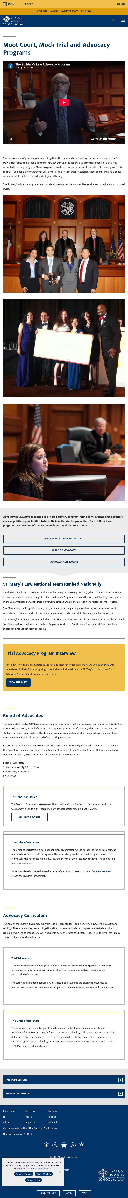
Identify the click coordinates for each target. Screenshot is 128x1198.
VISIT (84, 1193)
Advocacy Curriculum (64, 562)
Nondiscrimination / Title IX (18, 1134)
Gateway (52, 1111)
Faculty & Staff (69, 11)
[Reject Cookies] (60, 1171)
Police (28, 1117)
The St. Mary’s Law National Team (64, 539)
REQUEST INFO (48, 1193)
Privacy (6, 1123)
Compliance (9, 1111)
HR (4, 1117)
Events (11, 4)
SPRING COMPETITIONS (18, 1093)
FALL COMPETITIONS (16, 1080)
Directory (30, 1111)
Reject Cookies (44, 1174)
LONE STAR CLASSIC (29, 817)
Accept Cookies (24, 1174)
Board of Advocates (64, 550)
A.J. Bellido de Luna (99, 665)
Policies (52, 1117)
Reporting (30, 1123)
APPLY (69, 1193)
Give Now (86, 11)
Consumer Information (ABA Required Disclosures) (30, 1128)
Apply (30, 4)
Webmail (52, 1123)
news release (93, 602)
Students (42, 11)
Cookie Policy (33, 1180)
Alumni (54, 11)
